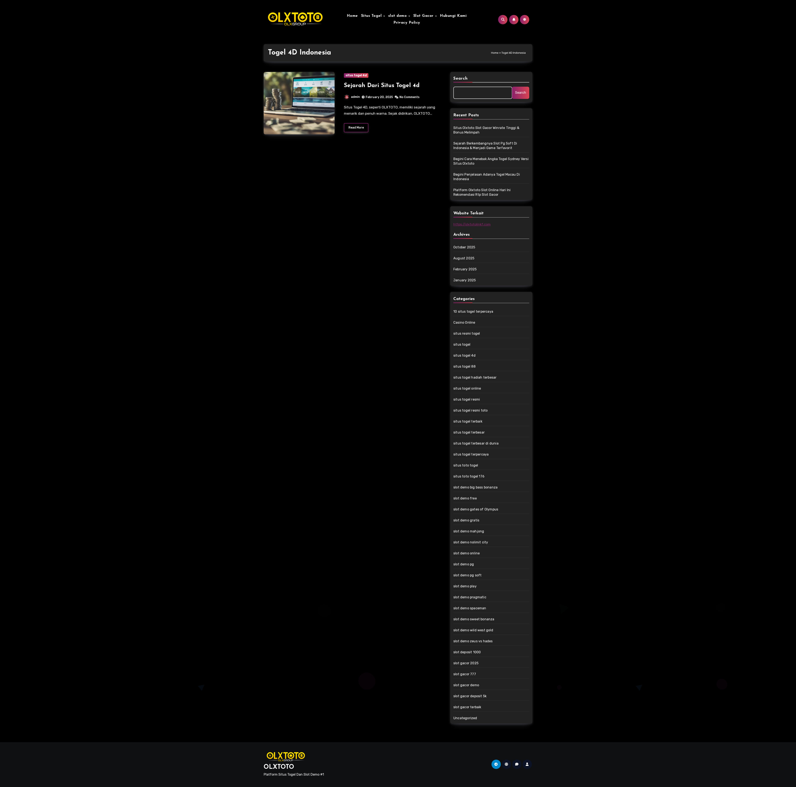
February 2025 (465, 269)
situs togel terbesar (469, 432)
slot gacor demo (466, 685)
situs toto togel (465, 465)
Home (352, 16)
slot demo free (465, 498)
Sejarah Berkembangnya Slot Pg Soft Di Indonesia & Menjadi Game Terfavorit (485, 145)
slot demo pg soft (467, 575)
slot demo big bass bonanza (475, 487)
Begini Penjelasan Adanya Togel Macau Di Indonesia (486, 176)
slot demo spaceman (469, 608)
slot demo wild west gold (473, 630)
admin (355, 97)
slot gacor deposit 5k (470, 696)
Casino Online (464, 322)
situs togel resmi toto (470, 410)
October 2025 (464, 247)
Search (460, 79)
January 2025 (464, 280)
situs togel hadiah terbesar (474, 377)
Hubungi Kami (453, 16)
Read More (356, 127)
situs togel (461, 344)
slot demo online (466, 553)
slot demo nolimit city (470, 542)
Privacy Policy (406, 23)
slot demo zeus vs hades (473, 641)
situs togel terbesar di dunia (476, 443)
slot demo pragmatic (469, 597)
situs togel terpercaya (471, 454)
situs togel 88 (464, 366)
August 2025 (463, 258)
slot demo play (465, 586)
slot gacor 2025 (465, 663)
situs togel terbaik (467, 421)
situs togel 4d (356, 75)
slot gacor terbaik (467, 707)
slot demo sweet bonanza (473, 619)
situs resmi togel (466, 333)
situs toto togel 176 (468, 476)
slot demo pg (463, 564)
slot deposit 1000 (467, 652)
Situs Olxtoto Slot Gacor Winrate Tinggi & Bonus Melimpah (486, 130)
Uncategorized (465, 718)
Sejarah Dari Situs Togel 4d (382, 86)
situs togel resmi (466, 399)
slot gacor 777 (464, 674)
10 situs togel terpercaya (473, 311)
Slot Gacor (424, 16)
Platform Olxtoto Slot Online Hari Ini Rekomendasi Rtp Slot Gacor (482, 192)
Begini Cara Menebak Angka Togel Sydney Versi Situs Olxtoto (491, 161)
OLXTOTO (279, 767)
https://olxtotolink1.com (472, 224)
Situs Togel (372, 16)
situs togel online (467, 388)
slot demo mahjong (468, 531)
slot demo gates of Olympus (475, 509)
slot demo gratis (466, 520)
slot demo (398, 16)
